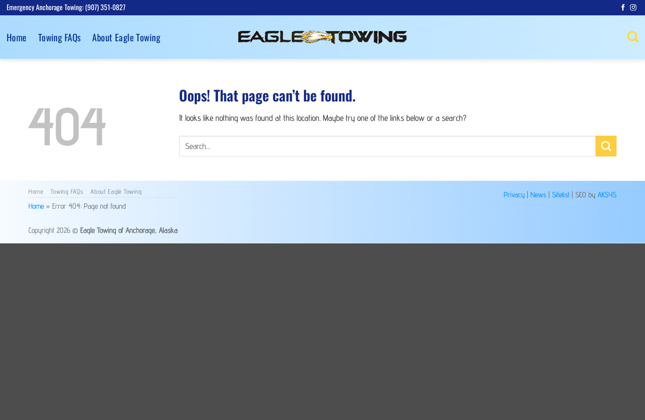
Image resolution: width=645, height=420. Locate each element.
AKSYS (607, 194)
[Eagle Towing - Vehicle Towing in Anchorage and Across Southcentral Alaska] (322, 37)
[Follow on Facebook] (623, 7)
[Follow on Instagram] (633, 7)
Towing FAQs (59, 37)
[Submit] (606, 146)
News (538, 194)
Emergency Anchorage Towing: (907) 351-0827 (66, 7)
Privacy (514, 194)
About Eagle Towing (126, 37)
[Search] (632, 37)
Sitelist (561, 194)
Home (17, 37)
